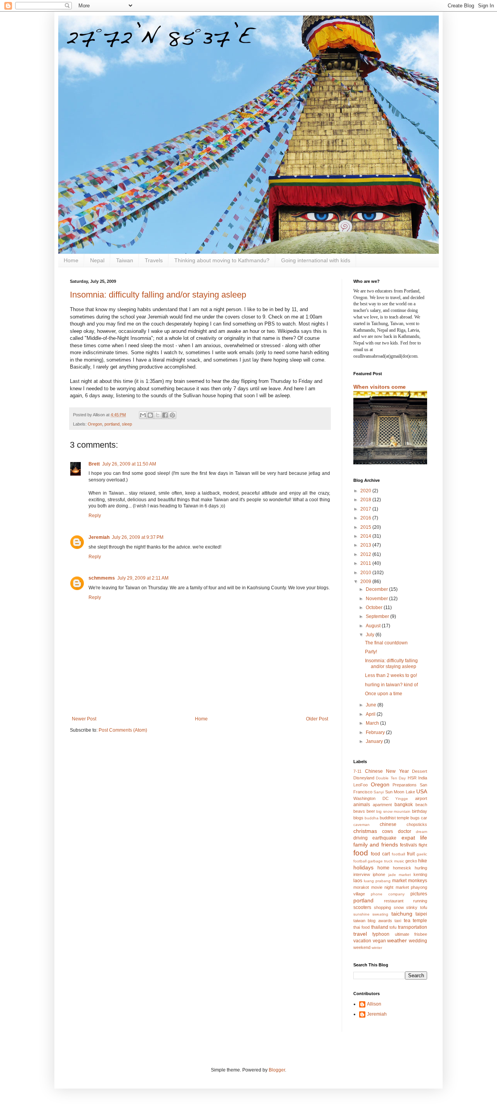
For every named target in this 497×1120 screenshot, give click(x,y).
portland (112, 424)
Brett (94, 464)
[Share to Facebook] (165, 415)
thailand (379, 927)
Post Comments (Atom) (123, 730)
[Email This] (143, 415)
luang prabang (377, 881)
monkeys (417, 880)
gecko (411, 861)
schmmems (102, 578)
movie (376, 887)
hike (422, 861)
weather (397, 940)
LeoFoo (360, 784)
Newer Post (84, 719)
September (378, 616)
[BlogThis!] (150, 415)
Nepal (97, 260)
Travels (154, 260)
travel (360, 934)
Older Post (317, 719)
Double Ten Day (391, 778)
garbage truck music (386, 861)
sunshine (361, 914)
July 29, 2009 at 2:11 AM (143, 578)
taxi (397, 920)
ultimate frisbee (411, 934)
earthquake (384, 838)
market (399, 880)
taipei (421, 914)
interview (361, 874)
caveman (361, 824)
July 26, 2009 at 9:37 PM (137, 537)
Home (71, 260)
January (375, 741)
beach (421, 804)
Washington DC (371, 798)
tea (407, 920)
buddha (372, 818)
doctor (404, 831)
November (377, 598)
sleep (127, 424)
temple (420, 920)
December (377, 589)
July (370, 634)
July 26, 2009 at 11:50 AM (129, 464)
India (422, 778)
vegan (379, 940)
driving (360, 838)
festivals (408, 845)
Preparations (405, 784)
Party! (371, 651)
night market (396, 887)
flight (423, 845)
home (383, 868)
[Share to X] (158, 415)
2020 (366, 490)
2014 (366, 536)
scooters (362, 907)
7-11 (357, 771)
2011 (366, 563)
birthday (419, 811)
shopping (382, 907)
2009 (366, 581)
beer (371, 811)
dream (421, 831)
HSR (412, 778)
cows (387, 831)
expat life (414, 837)
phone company (388, 894)
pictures (418, 894)
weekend (361, 947)
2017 (366, 509)
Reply (95, 515)
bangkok (403, 804)
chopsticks (417, 824)
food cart (380, 854)
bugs (415, 817)
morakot (361, 887)
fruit (411, 854)
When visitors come (379, 387)
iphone (379, 874)
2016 (366, 518)
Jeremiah (99, 537)
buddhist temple (394, 817)
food (360, 853)
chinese (388, 824)
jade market (399, 874)
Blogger (277, 1070)
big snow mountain (393, 811)
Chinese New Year (387, 771)
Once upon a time (383, 693)
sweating (380, 914)
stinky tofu (416, 907)
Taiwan (124, 260)
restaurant (393, 900)
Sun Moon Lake (400, 791)
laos (357, 880)
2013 (366, 545)
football (398, 854)
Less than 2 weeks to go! (391, 675)
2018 (366, 499)
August (374, 625)
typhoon (380, 934)
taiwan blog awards (372, 920)
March (373, 723)
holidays (363, 867)
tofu (392, 927)
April (371, 714)
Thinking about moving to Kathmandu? (221, 260)
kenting (420, 874)
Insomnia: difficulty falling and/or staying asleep (158, 294)
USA (421, 791)
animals (361, 804)
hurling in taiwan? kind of (391, 684)
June (371, 705)
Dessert (419, 771)
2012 (366, 554)
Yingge (401, 798)
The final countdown (386, 643)
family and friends (375, 844)
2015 (366, 527)
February (376, 732)
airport (421, 798)
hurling (421, 868)
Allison (374, 1004)
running (420, 900)
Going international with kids (315, 260)
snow (399, 907)
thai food (361, 927)
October (375, 607)
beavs (359, 811)
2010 (366, 572)
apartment (382, 804)
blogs (358, 817)
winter (377, 947)
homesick (402, 868)
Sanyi (379, 792)
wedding (418, 940)
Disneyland (363, 778)
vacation (362, 940)
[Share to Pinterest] (172, 415)
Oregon (95, 424)
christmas (365, 831)
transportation (412, 927)
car (424, 817)
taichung (401, 914)
